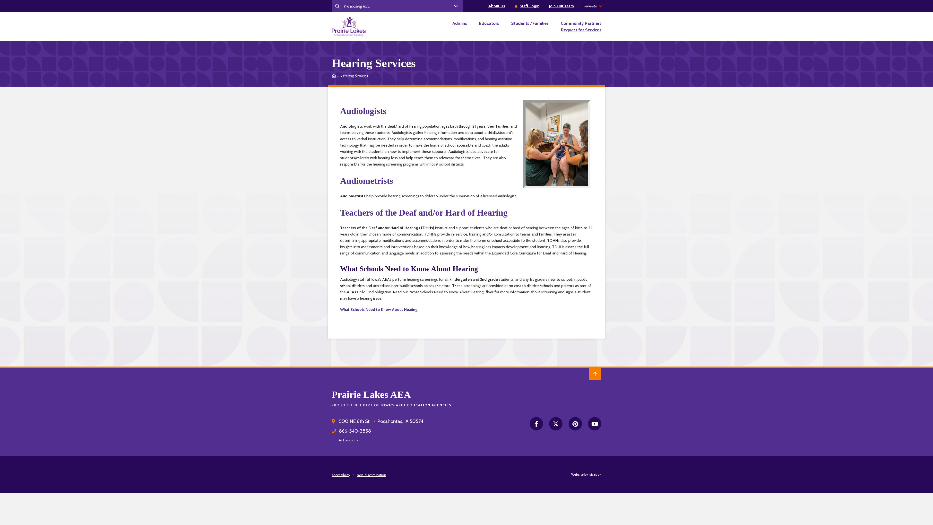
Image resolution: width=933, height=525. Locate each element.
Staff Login (529, 6)
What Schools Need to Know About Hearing (379, 309)
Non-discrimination (371, 475)
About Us (496, 6)
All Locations (348, 440)
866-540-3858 (355, 431)
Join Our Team (561, 6)
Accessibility (341, 475)
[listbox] (592, 6)
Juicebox (595, 474)
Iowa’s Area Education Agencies (416, 405)
